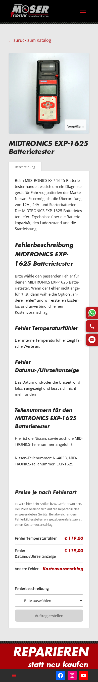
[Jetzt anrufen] (92, 326)
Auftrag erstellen (49, 615)
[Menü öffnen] (83, 11)
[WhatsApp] (92, 313)
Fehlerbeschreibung (32, 588)
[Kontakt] (92, 340)
